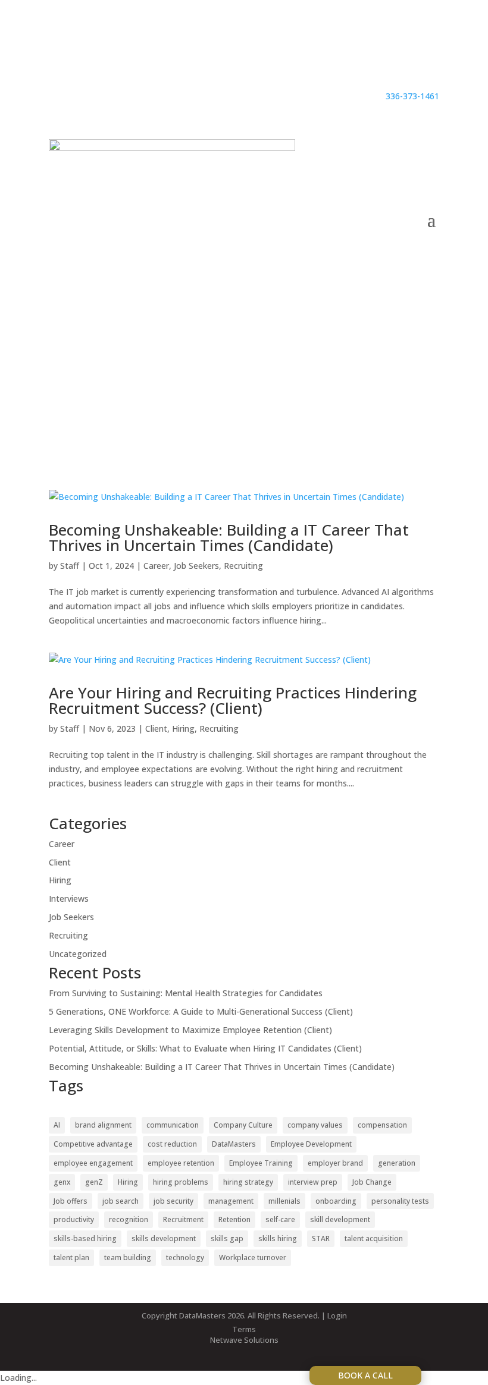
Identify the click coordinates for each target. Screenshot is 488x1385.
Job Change (372, 1182)
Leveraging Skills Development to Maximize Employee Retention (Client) (190, 1029)
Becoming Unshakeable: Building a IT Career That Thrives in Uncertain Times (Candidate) (229, 537)
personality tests (400, 1201)
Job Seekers (196, 565)
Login (337, 1315)
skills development (164, 1238)
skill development (340, 1219)
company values (315, 1125)
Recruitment (183, 1219)
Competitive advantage (93, 1144)
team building (127, 1257)
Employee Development (311, 1144)
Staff (69, 565)
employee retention (181, 1163)
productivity (74, 1219)
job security (173, 1201)
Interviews (69, 898)
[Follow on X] (429, 57)
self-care (280, 1219)
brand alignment (103, 1125)
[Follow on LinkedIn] (382, 57)
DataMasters (234, 1144)
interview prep (312, 1182)
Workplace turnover (252, 1257)
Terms (244, 1329)
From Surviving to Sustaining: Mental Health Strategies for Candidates (186, 993)
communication (172, 1125)
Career (156, 565)
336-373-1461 (412, 96)
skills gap (227, 1238)
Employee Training (261, 1163)
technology (185, 1257)
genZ (94, 1182)
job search (120, 1201)
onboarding (335, 1201)
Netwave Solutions (244, 1339)
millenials (284, 1201)
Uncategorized (78, 953)
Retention (234, 1219)
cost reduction (172, 1144)
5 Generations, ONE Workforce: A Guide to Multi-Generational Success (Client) (201, 1011)
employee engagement (93, 1163)
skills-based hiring (85, 1238)
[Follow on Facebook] (405, 57)
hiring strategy (248, 1182)
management (231, 1201)
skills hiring (277, 1238)
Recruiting (243, 565)
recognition (128, 1219)
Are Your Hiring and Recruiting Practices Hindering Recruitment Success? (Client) (233, 700)
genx (62, 1182)
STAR (321, 1238)
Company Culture (243, 1125)
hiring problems (180, 1182)
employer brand (335, 1163)
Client (156, 728)
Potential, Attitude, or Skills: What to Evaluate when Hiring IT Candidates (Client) (205, 1048)
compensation (382, 1125)
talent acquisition (374, 1238)
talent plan (71, 1257)
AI (57, 1125)
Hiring (183, 728)
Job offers (70, 1201)
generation (396, 1163)
